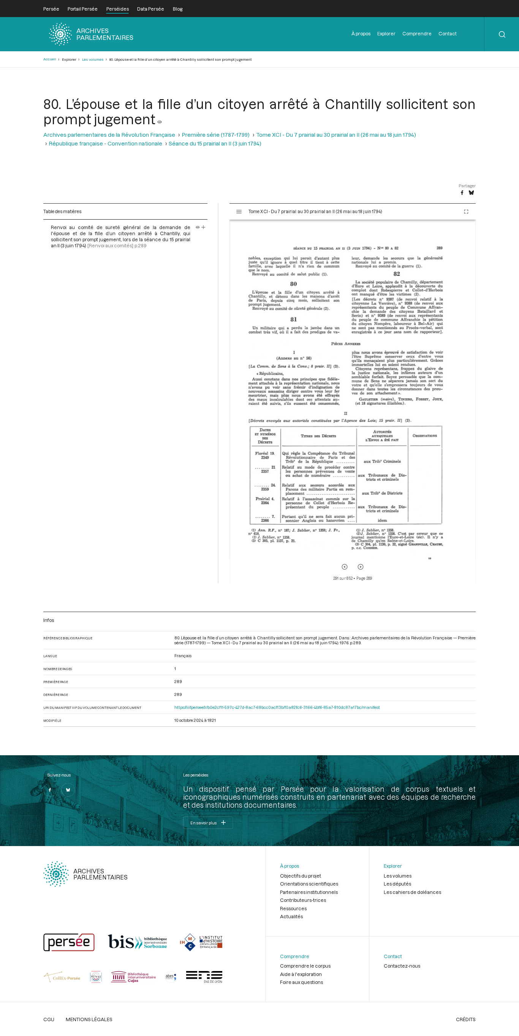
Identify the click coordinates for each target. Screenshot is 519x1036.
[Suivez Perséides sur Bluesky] (68, 790)
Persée (51, 8)
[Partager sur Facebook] (462, 193)
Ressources (293, 908)
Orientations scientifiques (309, 883)
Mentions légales (89, 1019)
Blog (177, 8)
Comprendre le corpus (305, 965)
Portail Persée (83, 8)
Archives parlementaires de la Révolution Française (109, 134)
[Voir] (159, 119)
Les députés (397, 883)
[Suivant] (361, 567)
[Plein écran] (466, 212)
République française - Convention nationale (105, 143)
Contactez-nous (402, 965)
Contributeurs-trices (303, 900)
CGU (48, 1019)
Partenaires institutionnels (309, 892)
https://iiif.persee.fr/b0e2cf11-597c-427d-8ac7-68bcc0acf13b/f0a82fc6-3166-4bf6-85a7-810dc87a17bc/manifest (277, 707)
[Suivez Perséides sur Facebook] (50, 790)
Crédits (466, 1019)
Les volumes (93, 59)
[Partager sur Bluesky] (471, 193)
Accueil (49, 59)
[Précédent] (345, 567)
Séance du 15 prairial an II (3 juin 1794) (215, 143)
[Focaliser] (203, 227)
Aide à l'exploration (301, 974)
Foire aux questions (301, 982)
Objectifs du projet (300, 875)
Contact (447, 33)
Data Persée (150, 8)
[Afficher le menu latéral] (239, 212)
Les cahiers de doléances (412, 892)
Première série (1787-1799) (216, 134)
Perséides (117, 8)
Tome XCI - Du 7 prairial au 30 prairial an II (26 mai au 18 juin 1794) (336, 134)
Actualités (291, 916)
